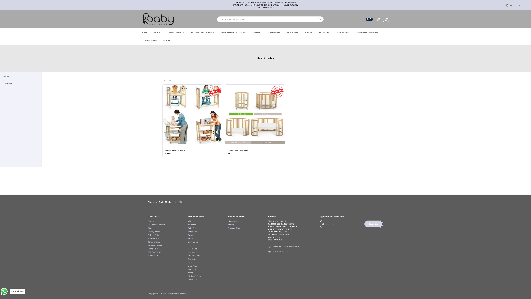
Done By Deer (194, 255)
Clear (320, 19)
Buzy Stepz (193, 242)
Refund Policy (154, 235)
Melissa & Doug (194, 276)
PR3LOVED (167, 293)
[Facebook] (176, 202)
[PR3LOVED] (158, 19)
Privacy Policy (154, 231)
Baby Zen (192, 228)
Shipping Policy (154, 238)
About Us (152, 228)
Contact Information (156, 225)
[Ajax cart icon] (386, 19)
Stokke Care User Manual (175, 151)
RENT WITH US (154, 252)
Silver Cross (233, 221)
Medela (191, 273)
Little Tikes (192, 266)
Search (151, 221)
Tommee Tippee (235, 228)
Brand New (153, 249)
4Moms (191, 221)
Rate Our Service (155, 245)
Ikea (190, 262)
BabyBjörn (192, 231)
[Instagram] (181, 202)
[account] (378, 19)
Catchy (191, 245)
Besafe (191, 235)
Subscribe (373, 224)
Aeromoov (192, 225)
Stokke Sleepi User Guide (238, 151)
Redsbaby (192, 280)
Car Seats (192, 252)
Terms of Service (155, 242)
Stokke (231, 225)
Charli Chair (193, 249)
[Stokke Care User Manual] (192, 114)
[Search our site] (221, 19)
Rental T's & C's (155, 255)
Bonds (191, 238)
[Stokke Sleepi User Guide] (255, 114)
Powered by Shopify (180, 293)
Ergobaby (192, 259)
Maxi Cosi (192, 269)
